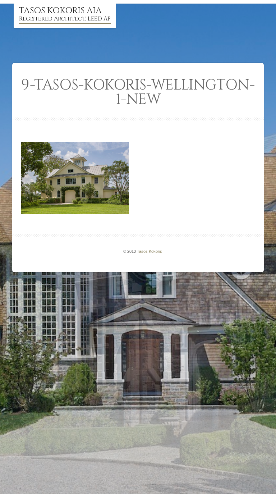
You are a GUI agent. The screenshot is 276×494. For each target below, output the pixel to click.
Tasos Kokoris (149, 251)
